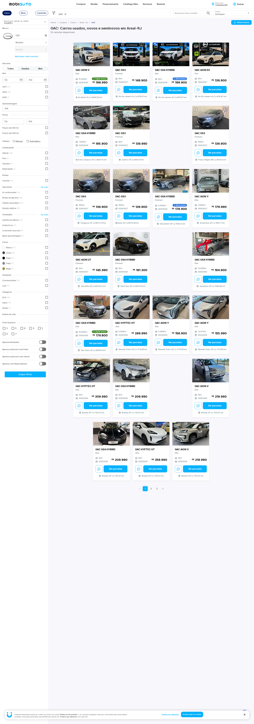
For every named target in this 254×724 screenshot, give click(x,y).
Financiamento (110, 4)
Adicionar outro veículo (26, 56)
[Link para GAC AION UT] (91, 244)
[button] (7, 13)
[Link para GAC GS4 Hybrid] (171, 54)
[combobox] (21, 22)
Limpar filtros (25, 374)
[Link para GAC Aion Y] (210, 181)
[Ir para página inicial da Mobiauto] (20, 4)
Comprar (81, 4)
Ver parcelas (95, 90)
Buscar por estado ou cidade (16, 21)
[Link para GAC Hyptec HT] (131, 307)
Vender (94, 4)
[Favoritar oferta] (106, 46)
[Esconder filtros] (54, 13)
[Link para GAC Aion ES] (210, 54)
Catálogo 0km (130, 4)
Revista (161, 4)
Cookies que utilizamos (170, 714)
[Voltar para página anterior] (139, 488)
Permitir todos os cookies (192, 714)
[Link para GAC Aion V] (91, 54)
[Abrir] (45, 22)
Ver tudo (44, 187)
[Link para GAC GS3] (131, 54)
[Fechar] (244, 714)
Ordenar (217, 11)
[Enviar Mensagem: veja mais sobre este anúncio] (79, 90)
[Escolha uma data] (21, 79)
